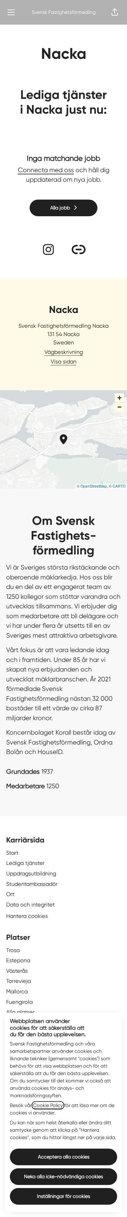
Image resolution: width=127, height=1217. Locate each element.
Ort (10, 894)
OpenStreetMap (93, 486)
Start (12, 853)
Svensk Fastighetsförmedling (64, 12)
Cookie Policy (48, 1105)
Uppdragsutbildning (31, 873)
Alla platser (20, 1012)
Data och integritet (30, 904)
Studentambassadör (32, 884)
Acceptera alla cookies (63, 1157)
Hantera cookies (27, 916)
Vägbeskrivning (63, 352)
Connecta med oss (46, 170)
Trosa (13, 950)
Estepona (18, 960)
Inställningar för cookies (63, 1196)
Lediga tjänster (25, 863)
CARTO (119, 486)
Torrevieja (18, 981)
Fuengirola (19, 1002)
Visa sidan (63, 361)
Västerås (17, 971)
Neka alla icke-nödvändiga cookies (63, 1176)
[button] (114, 12)
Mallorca (17, 991)
